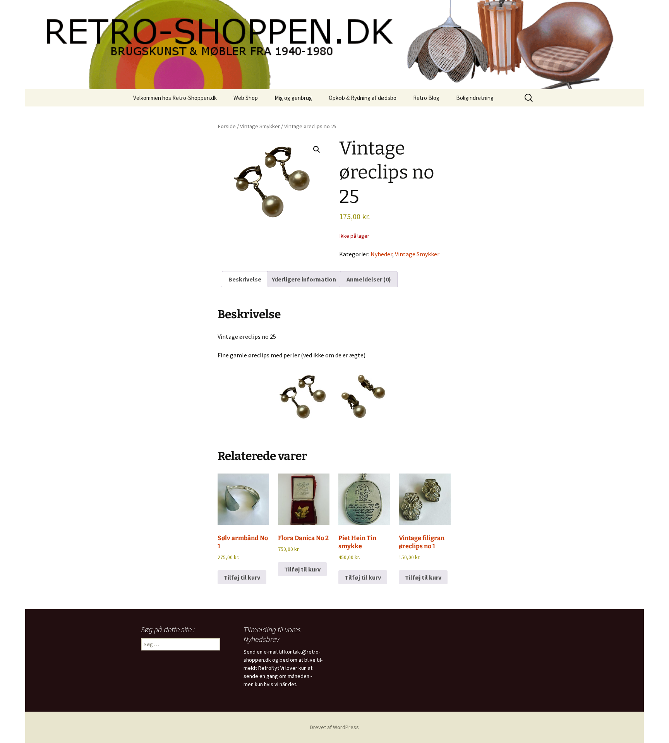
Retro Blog (426, 97)
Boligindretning (475, 97)
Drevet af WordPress (334, 727)
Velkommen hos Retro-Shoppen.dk (175, 97)
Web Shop (245, 97)
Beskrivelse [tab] (244, 279)
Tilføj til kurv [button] (242, 577)
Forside (227, 126)
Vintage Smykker (260, 126)
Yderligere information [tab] (304, 279)
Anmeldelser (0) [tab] (369, 279)
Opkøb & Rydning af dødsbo (362, 97)
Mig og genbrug (293, 97)
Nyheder (381, 254)
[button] (317, 149)
